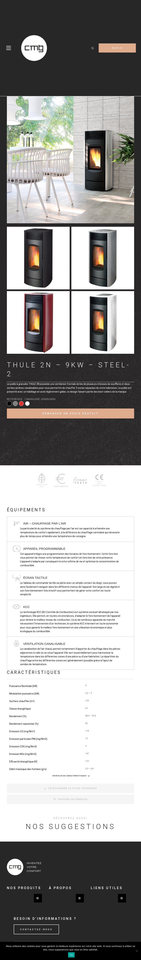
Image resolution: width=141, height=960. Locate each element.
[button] (92, 48)
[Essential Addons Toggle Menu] (38, 898)
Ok (71, 954)
